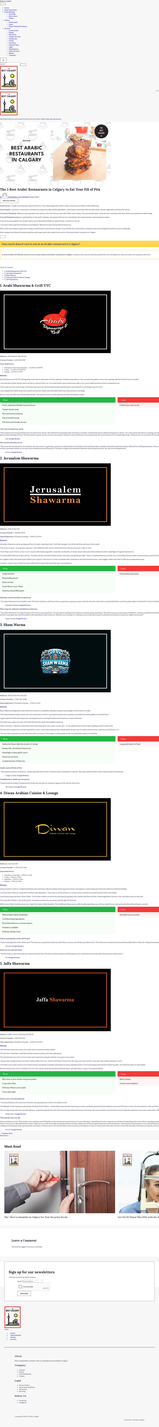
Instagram (22, 1402)
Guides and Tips (15, 37)
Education (12, 34)
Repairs (11, 53)
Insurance (12, 43)
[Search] (23, 65)
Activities (12, 14)
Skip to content (5, 1)
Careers (22, 1376)
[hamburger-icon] (2, 4)
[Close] (2, 237)
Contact (22, 1370)
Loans (11, 24)
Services (7, 28)
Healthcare (13, 39)
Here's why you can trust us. (51, 119)
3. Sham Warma (10, 275)
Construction (13, 30)
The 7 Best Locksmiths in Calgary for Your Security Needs (35, 1217)
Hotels (11, 41)
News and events (10, 10)
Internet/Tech (14, 45)
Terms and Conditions (27, 1387)
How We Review (25, 1374)
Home (6, 8)
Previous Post (6, 1133)
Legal (11, 47)
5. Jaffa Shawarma (11, 279)
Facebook (22, 1400)
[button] (60, 1329)
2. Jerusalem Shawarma (13, 273)
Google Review (14, 439)
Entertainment (9, 12)
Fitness (11, 18)
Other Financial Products (18, 26)
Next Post (5, 1135)
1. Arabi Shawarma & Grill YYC (15, 271)
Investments (13, 22)
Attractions (13, 16)
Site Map (22, 1391)
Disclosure (23, 1389)
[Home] (9, 89)
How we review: (9, 200)
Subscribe (24, 1293)
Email (20, 1281)
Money (7, 20)
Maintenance (13, 49)
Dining (11, 32)
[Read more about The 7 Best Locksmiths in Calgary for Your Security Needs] (59, 1212)
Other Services (14, 51)
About (21, 1372)
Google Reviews (24, 605)
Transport (12, 55)
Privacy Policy (24, 1385)
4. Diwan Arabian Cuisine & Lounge (17, 277)
